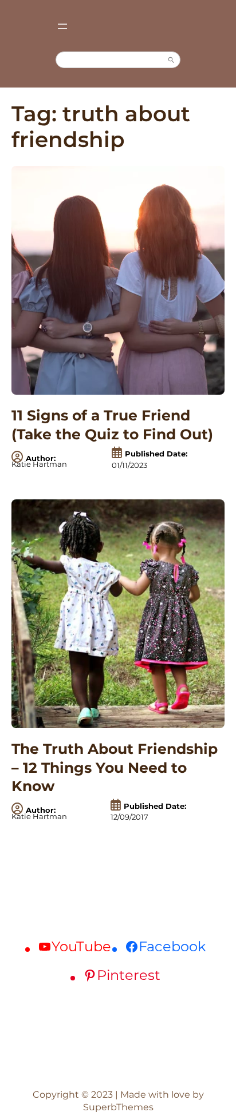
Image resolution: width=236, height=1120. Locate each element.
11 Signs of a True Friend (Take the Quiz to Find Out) (112, 425)
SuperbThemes (118, 1107)
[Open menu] (62, 26)
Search (171, 60)
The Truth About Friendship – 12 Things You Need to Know (114, 767)
